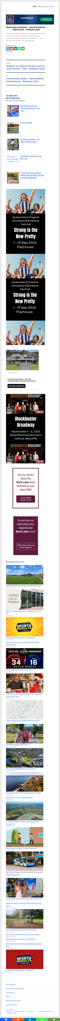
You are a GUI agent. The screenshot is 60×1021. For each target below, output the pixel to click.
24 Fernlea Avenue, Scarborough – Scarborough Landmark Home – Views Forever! (30, 108)
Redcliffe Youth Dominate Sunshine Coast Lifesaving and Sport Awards (24, 899)
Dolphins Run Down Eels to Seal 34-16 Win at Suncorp (20, 670)
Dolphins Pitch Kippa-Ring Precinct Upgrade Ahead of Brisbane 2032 (23, 586)
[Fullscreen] (43, 462)
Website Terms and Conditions (20, 1011)
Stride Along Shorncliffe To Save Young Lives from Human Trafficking (23, 793)
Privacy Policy (8, 1011)
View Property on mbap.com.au (16, 386)
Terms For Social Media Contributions (45, 1011)
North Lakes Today (9, 1010)
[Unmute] (37, 462)
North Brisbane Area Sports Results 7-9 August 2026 (19, 970)
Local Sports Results (11, 1005)
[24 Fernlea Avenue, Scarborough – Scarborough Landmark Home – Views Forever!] (13, 111)
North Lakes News (10, 984)
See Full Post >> (10, 52)
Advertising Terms (31, 1011)
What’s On (8, 997)
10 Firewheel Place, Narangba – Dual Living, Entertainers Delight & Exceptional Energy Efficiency (22, 380)
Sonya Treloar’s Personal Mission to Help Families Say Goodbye (23, 934)
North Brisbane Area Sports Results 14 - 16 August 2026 (20, 638)
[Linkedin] (15, 48)
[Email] (23, 48)
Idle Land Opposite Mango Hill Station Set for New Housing (21, 769)
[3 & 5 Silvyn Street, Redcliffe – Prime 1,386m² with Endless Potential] (13, 144)
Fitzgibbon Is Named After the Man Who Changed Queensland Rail (23, 720)
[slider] (24, 462)
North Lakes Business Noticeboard (15, 988)
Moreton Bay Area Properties (13, 1001)
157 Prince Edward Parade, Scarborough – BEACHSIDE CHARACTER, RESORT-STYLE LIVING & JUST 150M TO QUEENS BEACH (32, 175)
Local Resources (10, 993)
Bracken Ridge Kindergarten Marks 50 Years (17, 744)
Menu (34, 6)
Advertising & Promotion (11, 1013)
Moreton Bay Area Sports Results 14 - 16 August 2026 (21, 939)
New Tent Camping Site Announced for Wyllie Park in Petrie (21, 930)
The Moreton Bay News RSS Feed (15, 562)
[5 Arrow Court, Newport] (13, 128)
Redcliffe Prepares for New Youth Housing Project (20, 797)
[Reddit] (11, 48)
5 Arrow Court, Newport (26, 123)
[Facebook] (8, 48)
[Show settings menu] (40, 462)
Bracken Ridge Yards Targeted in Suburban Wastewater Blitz (21, 848)
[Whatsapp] (19, 48)
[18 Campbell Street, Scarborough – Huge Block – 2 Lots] (13, 161)
